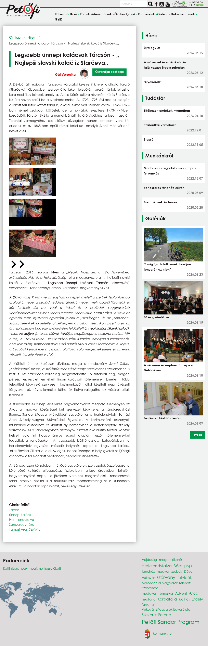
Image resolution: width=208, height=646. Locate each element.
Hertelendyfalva (21, 519)
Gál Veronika (65, 74)
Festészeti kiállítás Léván (162, 418)
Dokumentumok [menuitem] (183, 14)
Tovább (197, 434)
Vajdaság (149, 559)
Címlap (15, 37)
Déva (188, 571)
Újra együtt (152, 48)
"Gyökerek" (152, 82)
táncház (148, 571)
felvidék (184, 577)
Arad (193, 593)
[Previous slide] (13, 264)
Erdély (197, 599)
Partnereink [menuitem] (146, 14)
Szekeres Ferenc (156, 614)
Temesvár (165, 593)
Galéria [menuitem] (163, 14)
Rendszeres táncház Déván (164, 188)
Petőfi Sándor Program (170, 621)
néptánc (148, 599)
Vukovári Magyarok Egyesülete (166, 609)
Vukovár (148, 578)
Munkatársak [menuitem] (102, 14)
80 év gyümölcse (156, 317)
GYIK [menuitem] (58, 19)
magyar (163, 571)
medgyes (149, 593)
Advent (181, 593)
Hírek (31, 37)
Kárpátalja (167, 599)
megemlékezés (170, 559)
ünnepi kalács (20, 515)
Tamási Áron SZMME (24, 529)
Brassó (149, 139)
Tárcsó (14, 510)
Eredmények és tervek (161, 202)
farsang (148, 604)
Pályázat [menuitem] (61, 14)
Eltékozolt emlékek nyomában (167, 110)
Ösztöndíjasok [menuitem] (124, 14)
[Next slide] (21, 264)
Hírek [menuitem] (74, 14)
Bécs (178, 565)
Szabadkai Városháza (160, 125)
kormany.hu (162, 633)
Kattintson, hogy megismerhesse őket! (32, 568)
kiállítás (184, 599)
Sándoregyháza (21, 524)
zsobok (176, 571)
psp (188, 565)
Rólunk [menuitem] (85, 14)
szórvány (166, 577)
